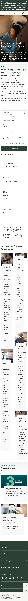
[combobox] (14, 126)
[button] (13, 117)
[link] (14, 481)
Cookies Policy (9, 598)
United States (8, 585)
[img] (26, 1)
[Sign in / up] (26, 13)
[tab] (7, 108)
